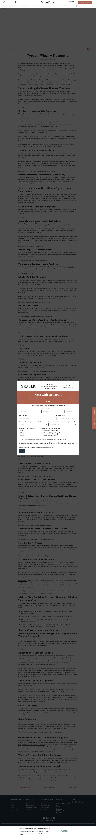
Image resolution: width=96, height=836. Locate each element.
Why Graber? (56, 6)
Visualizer (35, 6)
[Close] (93, 831)
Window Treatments (10, 6)
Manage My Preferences (64, 831)
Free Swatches (69, 6)
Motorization (24, 6)
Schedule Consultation (85, 2)
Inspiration (46, 6)
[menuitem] (8, 2)
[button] (94, 418)
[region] (48, 831)
